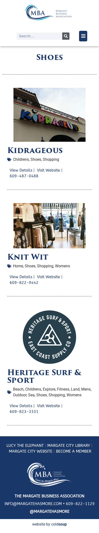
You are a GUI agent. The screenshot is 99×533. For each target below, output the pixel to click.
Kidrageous (35, 150)
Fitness (63, 389)
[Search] (65, 36)
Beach (18, 389)
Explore (49, 389)
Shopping (51, 159)
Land (75, 389)
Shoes (36, 159)
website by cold (49, 524)
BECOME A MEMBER (73, 451)
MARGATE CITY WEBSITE (30, 451)
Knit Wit (27, 257)
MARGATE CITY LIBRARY (68, 445)
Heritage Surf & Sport (44, 376)
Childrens (21, 159)
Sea (31, 395)
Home (18, 266)
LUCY (11, 445)
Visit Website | (49, 170)
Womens (62, 266)
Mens (86, 389)
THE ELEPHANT (30, 445)
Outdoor (19, 395)
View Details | (22, 170)
